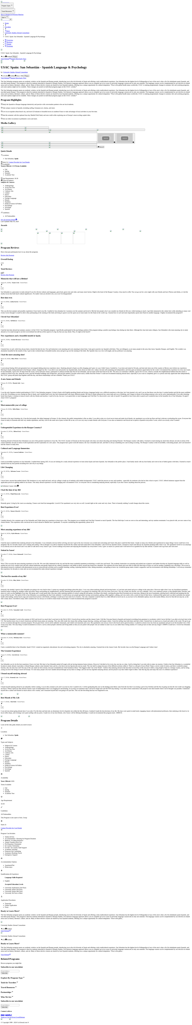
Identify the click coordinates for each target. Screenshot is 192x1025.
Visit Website (5, 59)
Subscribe (4, 973)
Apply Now (22, 59)
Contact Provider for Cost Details (19, 162)
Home (7, 23)
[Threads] (3, 1015)
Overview (10, 40)
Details (9, 44)
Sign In (4, 17)
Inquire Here (15, 59)
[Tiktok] (11, 1015)
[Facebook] (1, 1015)
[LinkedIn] (9, 1015)
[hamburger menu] (10, 19)
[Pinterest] (8, 1015)
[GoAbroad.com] (5, 2)
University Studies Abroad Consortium (17, 33)
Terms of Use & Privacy (8, 1017)
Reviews (9, 42)
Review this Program (7, 255)
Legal (18, 1017)
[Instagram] (5, 1015)
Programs (10, 46)
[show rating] (2, 288)
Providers (8, 27)
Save (15, 56)
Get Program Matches (17, 14)
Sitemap (22, 1017)
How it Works (5, 14)
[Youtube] (6, 1015)
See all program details (8, 220)
